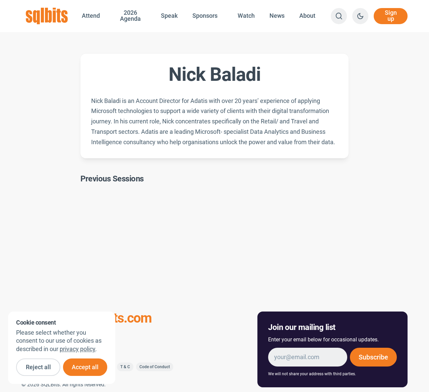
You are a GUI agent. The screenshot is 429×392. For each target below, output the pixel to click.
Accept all (85, 367)
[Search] (339, 16)
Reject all (38, 367)
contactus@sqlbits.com (86, 318)
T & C (125, 367)
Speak (169, 15)
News (277, 15)
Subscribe (373, 357)
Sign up (391, 15)
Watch (246, 15)
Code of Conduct (154, 367)
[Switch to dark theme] (360, 16)
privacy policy (77, 349)
